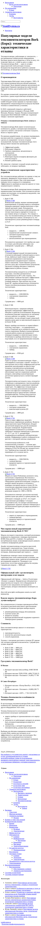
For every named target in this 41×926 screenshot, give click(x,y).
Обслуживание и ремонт (22, 869)
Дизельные (17, 857)
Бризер (11, 823)
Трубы (11, 16)
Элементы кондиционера (22, 871)
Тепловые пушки (15, 854)
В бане (11, 10)
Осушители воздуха (16, 848)
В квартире (17, 782)
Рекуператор (13, 852)
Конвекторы (13, 827)
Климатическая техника (13, 821)
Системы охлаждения (13, 873)
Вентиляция (9, 2)
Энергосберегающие (20, 846)
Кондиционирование (12, 865)
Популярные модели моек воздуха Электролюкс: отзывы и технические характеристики (21, 884)
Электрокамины (15, 863)
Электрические (18, 831)
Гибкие (24, 808)
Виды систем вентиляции (18, 4)
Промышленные (19, 850)
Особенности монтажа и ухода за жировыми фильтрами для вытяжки (22, 889)
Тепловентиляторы (24, 801)
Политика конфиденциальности (13, 924)
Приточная (17, 6)
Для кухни (13, 812)
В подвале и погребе (20, 784)
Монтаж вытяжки (15, 814)
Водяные (16, 829)
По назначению (10, 8)
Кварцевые (17, 842)
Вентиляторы (18, 791)
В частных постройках (21, 787)
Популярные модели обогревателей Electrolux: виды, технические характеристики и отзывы (21, 911)
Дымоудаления (23, 795)
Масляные (17, 844)
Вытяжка (8, 810)
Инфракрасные (18, 838)
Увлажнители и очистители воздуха (22, 861)
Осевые (20, 797)
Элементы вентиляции (13, 12)
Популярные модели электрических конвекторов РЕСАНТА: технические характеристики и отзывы (19, 905)
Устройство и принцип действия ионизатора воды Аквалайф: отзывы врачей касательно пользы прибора (22, 894)
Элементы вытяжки (16, 816)
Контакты (8, 30)
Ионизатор (13, 825)
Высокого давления (25, 793)
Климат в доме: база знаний (15, 820)
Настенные (22, 840)
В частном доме (19, 785)
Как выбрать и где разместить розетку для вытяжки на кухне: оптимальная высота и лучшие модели (20, 756)
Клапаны (12, 14)
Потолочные (22, 799)
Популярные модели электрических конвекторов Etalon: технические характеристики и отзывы (20, 900)
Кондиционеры (14, 867)
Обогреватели (14, 835)
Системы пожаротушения (14, 874)
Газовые (16, 837)
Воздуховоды (18, 18)
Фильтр (16, 818)
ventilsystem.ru (6, 922)
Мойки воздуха (14, 833)
